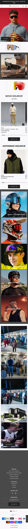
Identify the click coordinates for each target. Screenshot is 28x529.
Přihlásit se (14, 504)
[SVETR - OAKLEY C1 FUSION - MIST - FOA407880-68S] (13, 114)
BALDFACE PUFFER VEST (7, 176)
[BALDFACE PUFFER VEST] (13, 162)
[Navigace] (1, 6)
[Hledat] (23, 6)
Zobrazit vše (14, 139)
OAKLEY (6, 38)
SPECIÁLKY (27, 518)
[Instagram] (15, 493)
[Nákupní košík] (26, 6)
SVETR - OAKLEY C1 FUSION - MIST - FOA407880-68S (10, 130)
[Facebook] (12, 493)
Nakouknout (9, 444)
